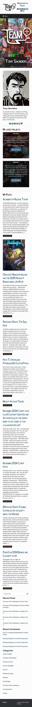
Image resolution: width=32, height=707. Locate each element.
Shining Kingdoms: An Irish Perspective (15, 638)
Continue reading (7, 235)
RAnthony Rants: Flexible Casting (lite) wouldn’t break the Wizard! (14, 510)
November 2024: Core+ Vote (13, 465)
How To (5, 670)
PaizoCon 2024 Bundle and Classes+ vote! (15, 554)
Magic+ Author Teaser (13, 401)
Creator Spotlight (8, 666)
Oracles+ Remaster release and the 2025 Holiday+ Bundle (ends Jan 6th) (15, 278)
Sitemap (4, 702)
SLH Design (6, 681)
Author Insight (7, 654)
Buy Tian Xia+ (16, 150)
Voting (5, 693)
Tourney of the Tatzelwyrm (11, 685)
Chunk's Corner (8, 662)
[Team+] (9, 7)
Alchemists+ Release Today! (15, 199)
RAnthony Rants (8, 673)
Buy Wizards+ (16, 180)
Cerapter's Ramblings (9, 658)
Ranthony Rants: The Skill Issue (15, 323)
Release (5, 677)
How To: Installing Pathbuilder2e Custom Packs (15, 361)
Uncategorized (7, 689)
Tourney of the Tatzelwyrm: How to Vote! (15, 601)
